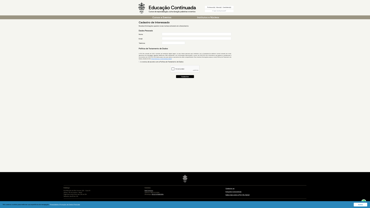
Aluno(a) (219, 7)
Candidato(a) (227, 7)
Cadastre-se (229, 188)
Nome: (141, 34)
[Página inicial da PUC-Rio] (141, 8)
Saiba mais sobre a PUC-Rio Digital (237, 195)
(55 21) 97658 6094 (158, 194)
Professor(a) (211, 7)
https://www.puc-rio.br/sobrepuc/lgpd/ (161, 59)
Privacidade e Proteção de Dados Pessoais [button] (65, 204)
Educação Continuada (172, 8)
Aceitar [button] (360, 204)
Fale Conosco (149, 190)
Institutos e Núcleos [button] (208, 17)
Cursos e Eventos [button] (161, 17)
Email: (141, 39)
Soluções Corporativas (233, 192)
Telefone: (142, 43)
